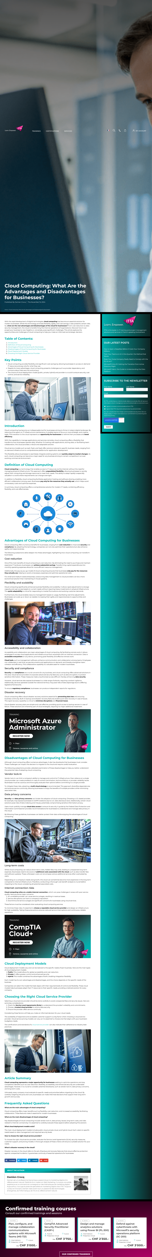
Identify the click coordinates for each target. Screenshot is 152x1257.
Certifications (52, 131)
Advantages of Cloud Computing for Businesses (25, 347)
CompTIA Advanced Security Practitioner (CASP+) (56, 1227)
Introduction (12, 343)
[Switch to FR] (108, 130)
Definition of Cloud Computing (19, 345)
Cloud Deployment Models (18, 351)
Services (68, 131)
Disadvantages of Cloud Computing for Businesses (27, 349)
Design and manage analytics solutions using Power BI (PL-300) (94, 1227)
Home (6, 309)
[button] (10, 1160)
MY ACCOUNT (141, 131)
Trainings (36, 131)
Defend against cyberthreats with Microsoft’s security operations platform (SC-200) (128, 1230)
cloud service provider (40, 1025)
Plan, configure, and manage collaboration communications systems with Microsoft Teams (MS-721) (22, 1230)
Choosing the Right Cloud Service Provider (24, 353)
